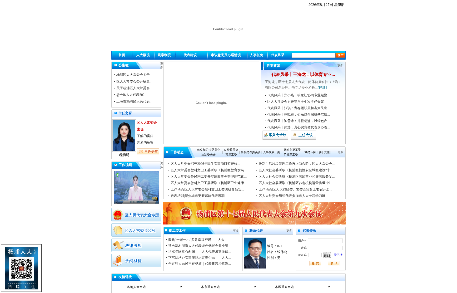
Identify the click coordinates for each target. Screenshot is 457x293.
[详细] (322, 87)
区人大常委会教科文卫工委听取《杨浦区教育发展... (209, 170)
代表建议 (190, 55)
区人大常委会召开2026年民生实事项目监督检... (205, 164)
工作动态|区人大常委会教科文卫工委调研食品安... (207, 189)
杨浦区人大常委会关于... (134, 75)
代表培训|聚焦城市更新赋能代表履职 (198, 196)
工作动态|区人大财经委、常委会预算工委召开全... (295, 189)
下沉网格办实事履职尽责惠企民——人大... (199, 257)
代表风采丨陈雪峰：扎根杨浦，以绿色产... (298, 121)
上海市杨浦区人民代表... (134, 101)
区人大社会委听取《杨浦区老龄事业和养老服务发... (297, 176)
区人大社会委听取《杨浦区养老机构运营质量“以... (296, 183)
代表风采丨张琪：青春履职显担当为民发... (298, 108)
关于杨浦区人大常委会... (134, 88)
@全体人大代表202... (131, 95)
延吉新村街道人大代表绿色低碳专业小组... (199, 246)
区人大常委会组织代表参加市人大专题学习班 (292, 196)
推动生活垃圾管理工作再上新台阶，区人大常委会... (297, 164)
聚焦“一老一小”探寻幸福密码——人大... (197, 240)
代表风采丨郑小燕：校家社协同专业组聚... (298, 95)
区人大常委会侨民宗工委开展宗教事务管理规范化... (209, 176)
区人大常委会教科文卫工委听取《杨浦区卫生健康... (209, 183)
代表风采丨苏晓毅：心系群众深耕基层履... (298, 114)
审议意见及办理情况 (226, 55)
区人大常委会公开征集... (134, 81)
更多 (340, 65)
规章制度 (164, 55)
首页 (122, 55)
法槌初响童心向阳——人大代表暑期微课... (199, 252)
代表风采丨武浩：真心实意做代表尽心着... (298, 127)
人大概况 (143, 55)
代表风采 (277, 55)
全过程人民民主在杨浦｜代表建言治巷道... (199, 263)
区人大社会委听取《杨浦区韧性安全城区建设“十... (296, 170)
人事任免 (256, 55)
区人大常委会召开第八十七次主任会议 (295, 101)
